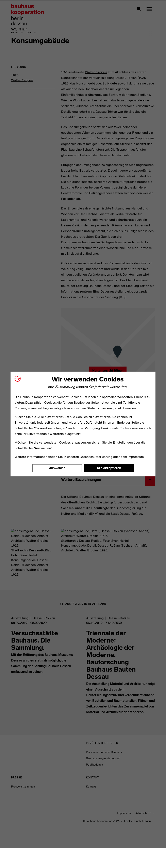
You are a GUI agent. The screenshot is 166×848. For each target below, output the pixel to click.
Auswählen (57, 468)
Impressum (136, 457)
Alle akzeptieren (109, 468)
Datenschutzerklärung (96, 457)
